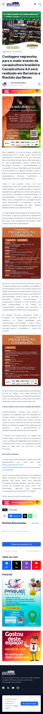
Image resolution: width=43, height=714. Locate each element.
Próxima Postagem (32, 551)
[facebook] (3, 688)
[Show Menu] (3, 4)
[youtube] (13, 688)
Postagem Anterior (11, 551)
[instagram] (18, 688)
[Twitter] (25, 516)
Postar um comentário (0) (21, 544)
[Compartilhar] (38, 84)
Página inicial (6, 52)
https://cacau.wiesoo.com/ (12, 465)
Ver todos (35, 523)
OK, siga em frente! (29, 704)
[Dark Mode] (35, 4)
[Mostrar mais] (35, 516)
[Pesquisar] (39, 4)
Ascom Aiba (17, 52)
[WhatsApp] (30, 516)
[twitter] (8, 688)
